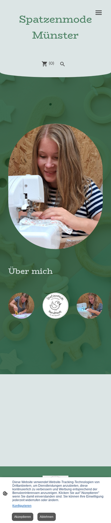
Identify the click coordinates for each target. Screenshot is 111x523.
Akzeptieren (22, 517)
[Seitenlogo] (55, 48)
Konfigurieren (21, 506)
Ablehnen (46, 517)
